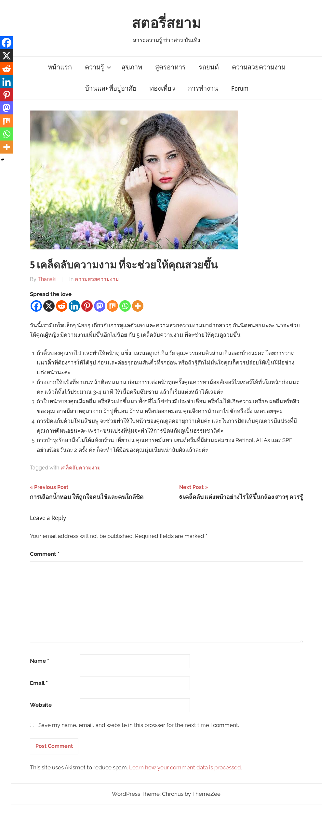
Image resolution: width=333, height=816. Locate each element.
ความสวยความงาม (259, 67)
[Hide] (2, 159)
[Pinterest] (87, 306)
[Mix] (112, 306)
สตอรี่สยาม (166, 23)
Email (39, 683)
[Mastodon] (99, 306)
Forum (239, 88)
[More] (137, 306)
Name (39, 661)
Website (41, 705)
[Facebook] (36, 306)
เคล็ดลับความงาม (80, 468)
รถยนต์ (209, 67)
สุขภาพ (132, 67)
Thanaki (47, 279)
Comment (45, 554)
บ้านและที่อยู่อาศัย (111, 88)
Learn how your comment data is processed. (185, 767)
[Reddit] (61, 306)
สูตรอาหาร (170, 67)
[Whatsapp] (125, 306)
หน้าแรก (60, 67)
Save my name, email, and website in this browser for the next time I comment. (138, 725)
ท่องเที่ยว (162, 88)
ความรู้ (94, 67)
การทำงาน (203, 88)
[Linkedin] (74, 306)
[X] (49, 306)
